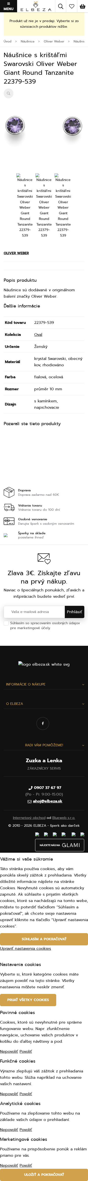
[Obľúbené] (71, 6)
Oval (38, 335)
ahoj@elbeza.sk (47, 801)
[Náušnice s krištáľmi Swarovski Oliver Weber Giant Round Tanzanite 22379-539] (44, 129)
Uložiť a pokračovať (44, 1174)
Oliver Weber (16, 253)
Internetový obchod (29, 817)
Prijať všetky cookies (28, 1000)
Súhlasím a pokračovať (44, 939)
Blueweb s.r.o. (63, 817)
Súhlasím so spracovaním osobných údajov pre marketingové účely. (46, 628)
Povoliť (26, 1051)
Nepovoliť (9, 1051)
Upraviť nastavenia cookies (25, 949)
